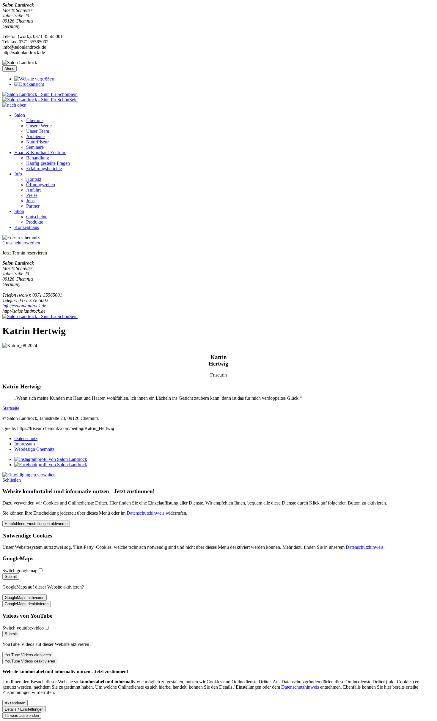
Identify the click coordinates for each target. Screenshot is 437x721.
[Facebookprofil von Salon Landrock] (50, 464)
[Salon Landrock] (218, 97)
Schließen (11, 480)
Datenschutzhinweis (145, 513)
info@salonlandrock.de (24, 305)
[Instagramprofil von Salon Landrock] (50, 459)
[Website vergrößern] (35, 78)
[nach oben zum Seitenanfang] (14, 104)
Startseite (10, 408)
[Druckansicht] (29, 84)
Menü (9, 68)
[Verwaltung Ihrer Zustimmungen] (29, 474)
